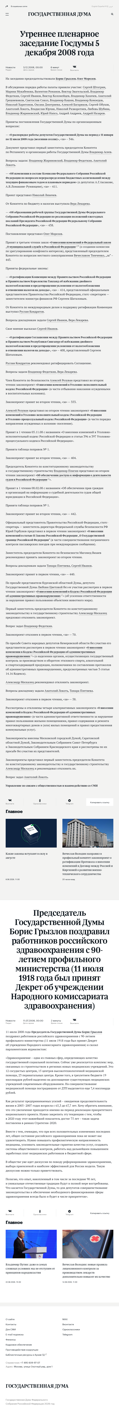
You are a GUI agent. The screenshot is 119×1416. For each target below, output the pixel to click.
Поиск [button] (112, 14)
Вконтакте (68, 1324)
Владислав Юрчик (43, 109)
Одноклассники (71, 1329)
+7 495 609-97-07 (30, 1362)
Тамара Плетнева (58, 566)
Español (101, 6)
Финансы (11, 1339)
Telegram (67, 1334)
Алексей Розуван (61, 380)
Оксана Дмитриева (47, 104)
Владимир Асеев (100, 152)
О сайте (10, 1319)
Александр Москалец (93, 613)
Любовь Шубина (98, 109)
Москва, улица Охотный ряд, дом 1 (33, 1366)
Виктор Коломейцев (56, 96)
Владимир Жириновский (22, 113)
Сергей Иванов (31, 96)
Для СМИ (11, 1329)
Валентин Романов (47, 91)
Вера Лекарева (80, 204)
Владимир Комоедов (89, 100)
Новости (10, 67)
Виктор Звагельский (75, 91)
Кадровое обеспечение (19, 1344)
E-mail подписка (15, 1334)
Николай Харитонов (19, 104)
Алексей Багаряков (74, 104)
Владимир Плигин (66, 471)
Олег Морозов (86, 79)
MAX (65, 1319)
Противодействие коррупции (22, 1349)
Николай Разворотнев (71, 109)
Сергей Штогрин (94, 87)
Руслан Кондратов (31, 311)
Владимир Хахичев (84, 96)
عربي (111, 6)
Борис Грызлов (66, 79)
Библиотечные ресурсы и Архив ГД (25, 1354)
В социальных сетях (18, 6)
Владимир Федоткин (78, 160)
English (95, 6)
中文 (107, 6)
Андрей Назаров (94, 113)
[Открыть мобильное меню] (7, 14)
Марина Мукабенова (19, 91)
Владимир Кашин (62, 100)
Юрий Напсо (49, 113)
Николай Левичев (44, 195)
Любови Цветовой (50, 587)
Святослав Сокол (36, 100)
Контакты (11, 1324)
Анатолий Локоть (17, 109)
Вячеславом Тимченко (89, 255)
